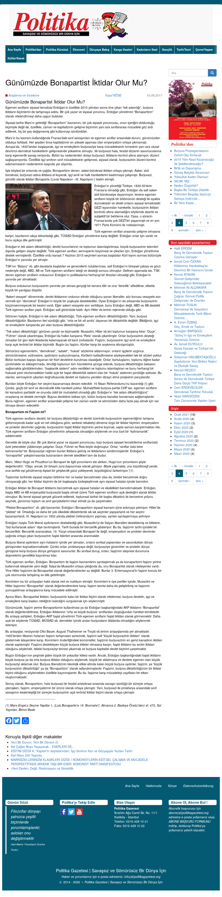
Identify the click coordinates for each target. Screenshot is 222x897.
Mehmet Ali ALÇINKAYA (190, 287)
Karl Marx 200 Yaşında (26, 755)
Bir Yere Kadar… (185, 203)
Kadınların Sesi (147, 49)
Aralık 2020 (181, 419)
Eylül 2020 (181, 432)
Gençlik (167, 49)
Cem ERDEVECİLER (188, 387)
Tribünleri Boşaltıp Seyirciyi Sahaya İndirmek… (192, 196)
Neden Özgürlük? (186, 185)
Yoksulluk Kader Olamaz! (191, 177)
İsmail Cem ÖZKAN (187, 261)
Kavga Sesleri (123, 49)
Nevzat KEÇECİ (185, 370)
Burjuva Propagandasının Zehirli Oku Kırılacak (191, 152)
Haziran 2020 (183, 445)
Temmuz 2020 (184, 440)
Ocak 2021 (181, 414)
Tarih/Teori (184, 49)
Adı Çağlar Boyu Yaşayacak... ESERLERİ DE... (42, 746)
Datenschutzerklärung (198, 786)
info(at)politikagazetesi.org (142, 876)
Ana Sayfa (14, 49)
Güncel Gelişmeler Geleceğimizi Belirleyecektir (193, 281)
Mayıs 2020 (182, 449)
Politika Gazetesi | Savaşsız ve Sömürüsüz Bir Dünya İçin (124, 882)
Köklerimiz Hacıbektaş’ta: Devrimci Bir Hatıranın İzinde (193, 267)
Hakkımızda (154, 786)
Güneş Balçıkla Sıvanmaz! (192, 172)
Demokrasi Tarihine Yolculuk (193, 392)
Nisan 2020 (182, 453)
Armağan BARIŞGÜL (188, 331)
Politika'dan (33, 49)
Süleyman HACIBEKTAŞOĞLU (195, 357)
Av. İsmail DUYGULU (188, 344)
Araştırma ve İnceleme (23, 95)
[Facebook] (8, 718)
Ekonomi (79, 49)
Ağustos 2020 (183, 436)
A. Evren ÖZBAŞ (185, 322)
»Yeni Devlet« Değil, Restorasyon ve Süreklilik (42, 768)
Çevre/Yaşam (204, 49)
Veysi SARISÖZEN (186, 396)
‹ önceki (187, 215)
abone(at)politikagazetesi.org (189, 812)
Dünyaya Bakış (99, 49)
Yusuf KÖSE (113, 95)
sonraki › (184, 230)
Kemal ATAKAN (184, 274)
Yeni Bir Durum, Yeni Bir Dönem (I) (34, 742)
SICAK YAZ (181, 181)
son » (199, 230)
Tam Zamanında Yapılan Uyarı (194, 400)
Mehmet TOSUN (185, 305)
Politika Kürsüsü (57, 49)
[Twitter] (16, 718)
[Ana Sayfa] (72, 25)
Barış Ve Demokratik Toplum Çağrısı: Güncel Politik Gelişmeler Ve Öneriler (193, 296)
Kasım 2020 (182, 423)
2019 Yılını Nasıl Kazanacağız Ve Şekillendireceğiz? (194, 161)
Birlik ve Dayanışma (187, 168)
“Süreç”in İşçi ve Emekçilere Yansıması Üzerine (193, 337)
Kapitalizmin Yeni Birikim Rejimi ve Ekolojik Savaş (195, 363)
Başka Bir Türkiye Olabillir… (193, 190)
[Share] (25, 718)
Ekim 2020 (181, 427)
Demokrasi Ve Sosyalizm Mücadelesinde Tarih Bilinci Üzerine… (192, 313)
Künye (172, 786)
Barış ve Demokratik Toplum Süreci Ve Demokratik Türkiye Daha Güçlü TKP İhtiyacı (194, 378)
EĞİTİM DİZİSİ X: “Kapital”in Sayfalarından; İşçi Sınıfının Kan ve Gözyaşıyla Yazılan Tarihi (71, 751)
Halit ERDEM (183, 248)
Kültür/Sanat (16, 58)
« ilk (174, 215)
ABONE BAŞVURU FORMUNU (190, 821)
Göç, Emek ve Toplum (189, 326)
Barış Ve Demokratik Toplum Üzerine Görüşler (193, 254)
